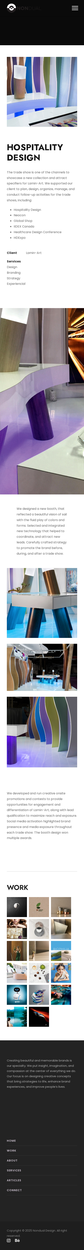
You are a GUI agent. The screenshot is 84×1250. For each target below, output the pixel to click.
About (12, 1160)
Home (11, 1141)
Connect (14, 1190)
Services (14, 1170)
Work (11, 1151)
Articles (14, 1180)
